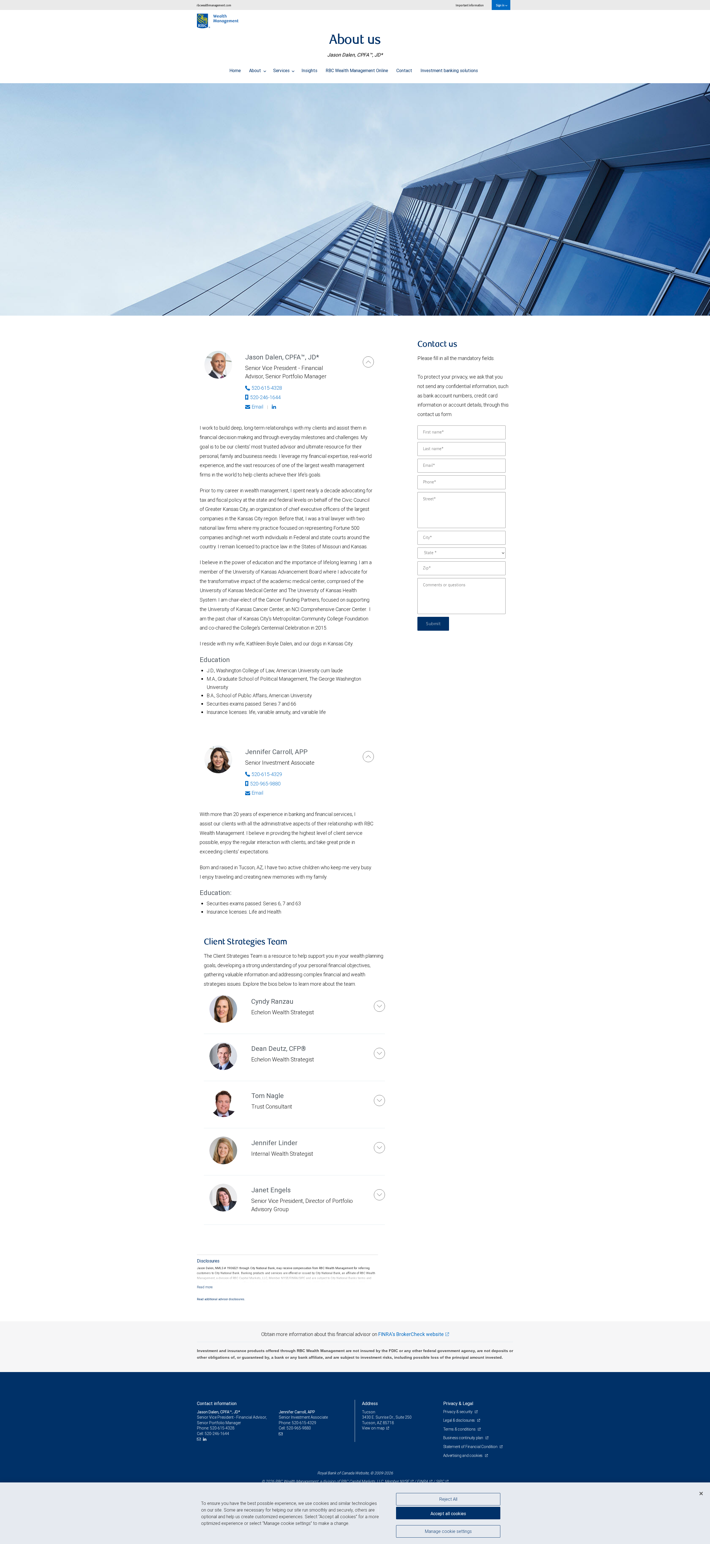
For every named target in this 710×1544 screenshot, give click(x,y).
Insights (309, 70)
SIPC (440, 1481)
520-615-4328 (267, 388)
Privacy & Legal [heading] (458, 1403)
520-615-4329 (267, 774)
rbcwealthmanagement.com (214, 5)
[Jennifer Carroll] (368, 756)
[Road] (355, 199)
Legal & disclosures (459, 1420)
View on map (373, 1428)
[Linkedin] (274, 407)
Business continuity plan (463, 1437)
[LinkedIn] (205, 1439)
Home (235, 70)
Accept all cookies (448, 1513)
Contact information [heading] (217, 1403)
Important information (470, 5)
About (255, 70)
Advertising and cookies (463, 1455)
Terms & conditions (459, 1429)
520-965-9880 (265, 783)
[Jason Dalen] (368, 361)
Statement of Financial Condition (470, 1446)
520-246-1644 (265, 397)
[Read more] (205, 1287)
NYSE (404, 1481)
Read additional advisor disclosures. (221, 1299)
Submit (433, 624)
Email (257, 407)
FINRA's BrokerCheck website (411, 1334)
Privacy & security (458, 1411)
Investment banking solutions (449, 70)
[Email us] (199, 1439)
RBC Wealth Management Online (357, 70)
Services (282, 70)
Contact (404, 70)
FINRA (422, 1481)
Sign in (500, 5)
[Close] (701, 1493)
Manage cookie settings (448, 1531)
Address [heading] (370, 1403)
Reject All (448, 1499)
